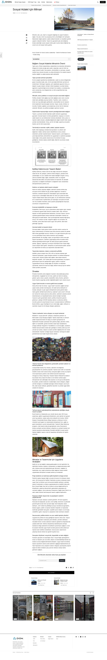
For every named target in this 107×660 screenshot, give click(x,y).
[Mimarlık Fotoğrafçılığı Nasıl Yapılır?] (84, 608)
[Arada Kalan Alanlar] (43, 608)
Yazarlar (49, 636)
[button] (98, 2)
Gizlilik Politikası (26, 652)
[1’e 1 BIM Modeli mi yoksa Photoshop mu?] (64, 608)
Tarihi (34, 638)
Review (30, 567)
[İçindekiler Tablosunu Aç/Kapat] (68, 59)
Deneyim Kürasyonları (47, 5)
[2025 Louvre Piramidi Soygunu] (40, 581)
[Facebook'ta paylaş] (26, 35)
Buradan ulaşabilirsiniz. (82, 44)
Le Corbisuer (42, 640)
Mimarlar (42, 636)
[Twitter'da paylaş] (26, 37)
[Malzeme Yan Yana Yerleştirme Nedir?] (63, 581)
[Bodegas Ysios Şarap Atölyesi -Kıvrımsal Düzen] (82, 68)
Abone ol (62, 560)
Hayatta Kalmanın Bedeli (36, 5)
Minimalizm (35, 645)
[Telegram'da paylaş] (26, 40)
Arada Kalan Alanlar (72, 5)
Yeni (34, 640)
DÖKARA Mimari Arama (60, 636)
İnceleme (34, 636)
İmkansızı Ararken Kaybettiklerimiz (59, 5)
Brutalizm (35, 643)
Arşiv (57, 638)
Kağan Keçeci (50, 638)
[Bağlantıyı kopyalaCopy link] (26, 43)
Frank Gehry (42, 638)
